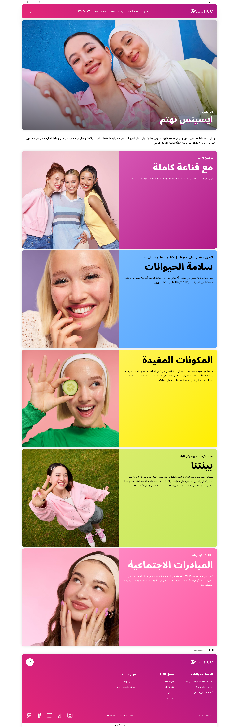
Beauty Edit (84, 11)
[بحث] (29, 11)
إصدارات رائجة (117, 11)
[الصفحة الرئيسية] (202, 11)
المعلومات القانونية (126, 715)
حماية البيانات (110, 715)
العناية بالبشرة (133, 11)
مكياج (145, 11)
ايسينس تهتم (100, 11)
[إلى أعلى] (30, 662)
